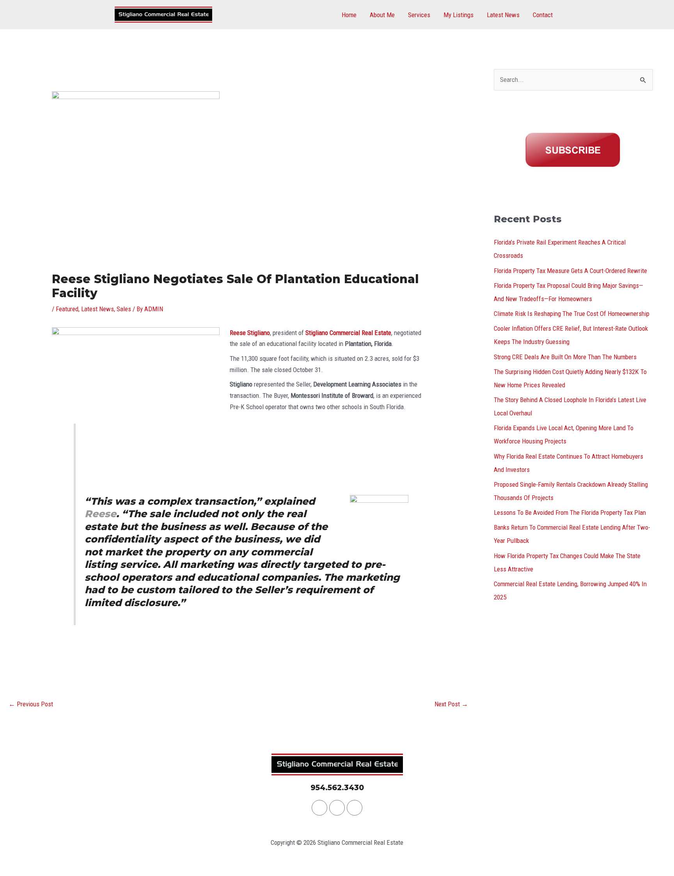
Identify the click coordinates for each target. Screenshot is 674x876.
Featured (67, 309)
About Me (382, 15)
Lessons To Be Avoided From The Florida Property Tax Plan (570, 512)
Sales (124, 309)
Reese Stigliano (250, 333)
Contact (543, 15)
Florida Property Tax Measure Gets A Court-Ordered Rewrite (570, 271)
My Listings (458, 15)
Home (349, 15)
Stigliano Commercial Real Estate (348, 333)
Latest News (503, 15)
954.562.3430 (337, 787)
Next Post (451, 704)
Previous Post (31, 704)
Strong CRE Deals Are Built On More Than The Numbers (565, 357)
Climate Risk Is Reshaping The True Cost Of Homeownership (571, 313)
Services (419, 15)
